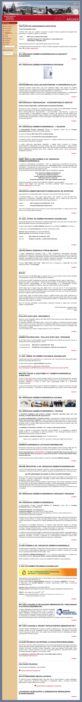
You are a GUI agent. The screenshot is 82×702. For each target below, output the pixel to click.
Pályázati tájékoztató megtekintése (30, 670)
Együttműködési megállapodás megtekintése (49, 686)
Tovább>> (74, 59)
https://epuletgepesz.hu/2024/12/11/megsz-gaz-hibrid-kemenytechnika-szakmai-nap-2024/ (43, 367)
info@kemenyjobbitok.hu (26, 185)
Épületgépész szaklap (32, 380)
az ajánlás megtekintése (31, 48)
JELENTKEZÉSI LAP (41, 452)
